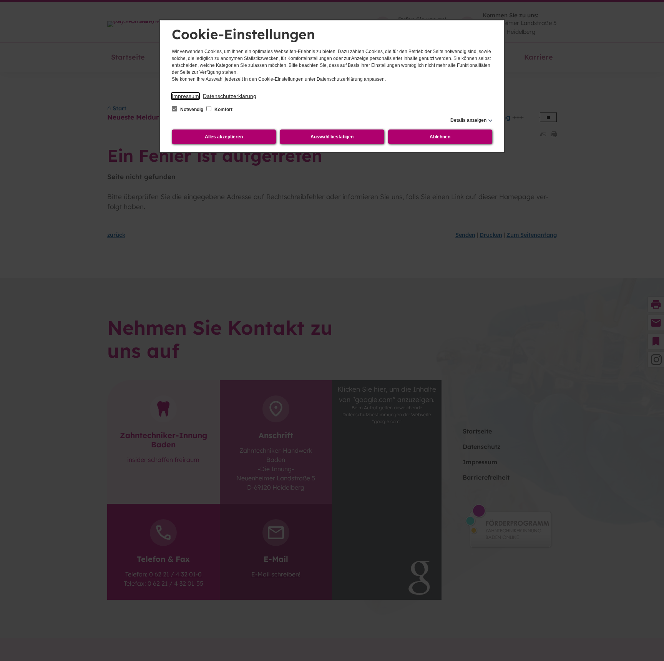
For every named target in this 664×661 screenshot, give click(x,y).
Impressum (185, 96)
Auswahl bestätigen (332, 137)
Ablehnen (440, 137)
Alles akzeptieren (224, 137)
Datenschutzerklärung (229, 96)
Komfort (222, 109)
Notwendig (191, 109)
